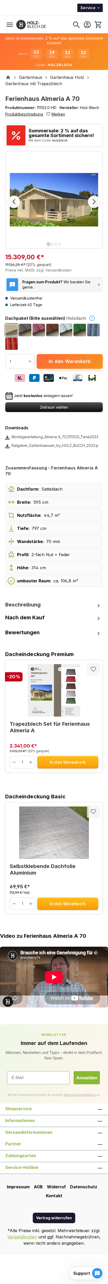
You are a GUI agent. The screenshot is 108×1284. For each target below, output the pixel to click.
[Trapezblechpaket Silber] (66, 330)
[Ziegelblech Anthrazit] (93, 330)
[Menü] (9, 25)
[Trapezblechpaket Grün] (80, 330)
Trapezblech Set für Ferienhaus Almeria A (50, 727)
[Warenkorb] (98, 25)
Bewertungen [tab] (22, 632)
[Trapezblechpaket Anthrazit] (25, 330)
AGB (38, 1186)
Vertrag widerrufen (54, 1218)
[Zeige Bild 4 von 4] (59, 244)
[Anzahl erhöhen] (30, 762)
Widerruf (56, 1186)
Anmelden (86, 1077)
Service (87, 8)
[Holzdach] (11, 330)
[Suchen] (76, 25)
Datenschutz (83, 1186)
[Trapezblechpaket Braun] (52, 330)
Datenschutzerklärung (80, 1095)
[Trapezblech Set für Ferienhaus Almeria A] (54, 690)
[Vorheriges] (14, 202)
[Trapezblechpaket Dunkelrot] (39, 330)
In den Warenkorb (70, 361)
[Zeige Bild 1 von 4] (48, 244)
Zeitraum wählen (54, 407)
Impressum (18, 1186)
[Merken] (93, 669)
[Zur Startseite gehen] (31, 24)
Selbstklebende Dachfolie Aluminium (42, 869)
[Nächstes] (94, 202)
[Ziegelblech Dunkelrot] (11, 343)
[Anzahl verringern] (14, 762)
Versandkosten (22, 1236)
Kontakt (54, 1195)
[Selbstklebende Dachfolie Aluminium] (54, 832)
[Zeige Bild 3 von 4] (56, 244)
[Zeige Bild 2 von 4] (52, 244)
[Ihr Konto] (87, 25)
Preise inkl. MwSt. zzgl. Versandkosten (38, 270)
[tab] (54, 605)
